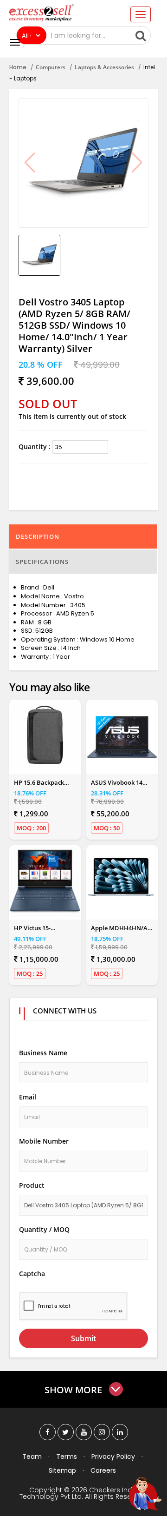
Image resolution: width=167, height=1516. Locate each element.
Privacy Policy (113, 1456)
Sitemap (62, 1470)
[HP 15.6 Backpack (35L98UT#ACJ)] (45, 735)
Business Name (43, 1052)
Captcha (32, 1273)
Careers (103, 1470)
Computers (50, 67)
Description (37, 536)
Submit (83, 1338)
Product (32, 1185)
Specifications (42, 561)
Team (32, 1456)
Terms (66, 1456)
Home (17, 67)
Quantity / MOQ (44, 1229)
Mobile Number (44, 1141)
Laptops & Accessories (104, 67)
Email (27, 1096)
